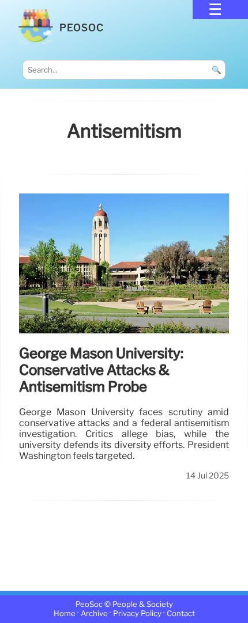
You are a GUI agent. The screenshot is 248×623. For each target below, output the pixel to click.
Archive (94, 613)
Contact (181, 613)
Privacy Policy (137, 613)
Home (65, 613)
